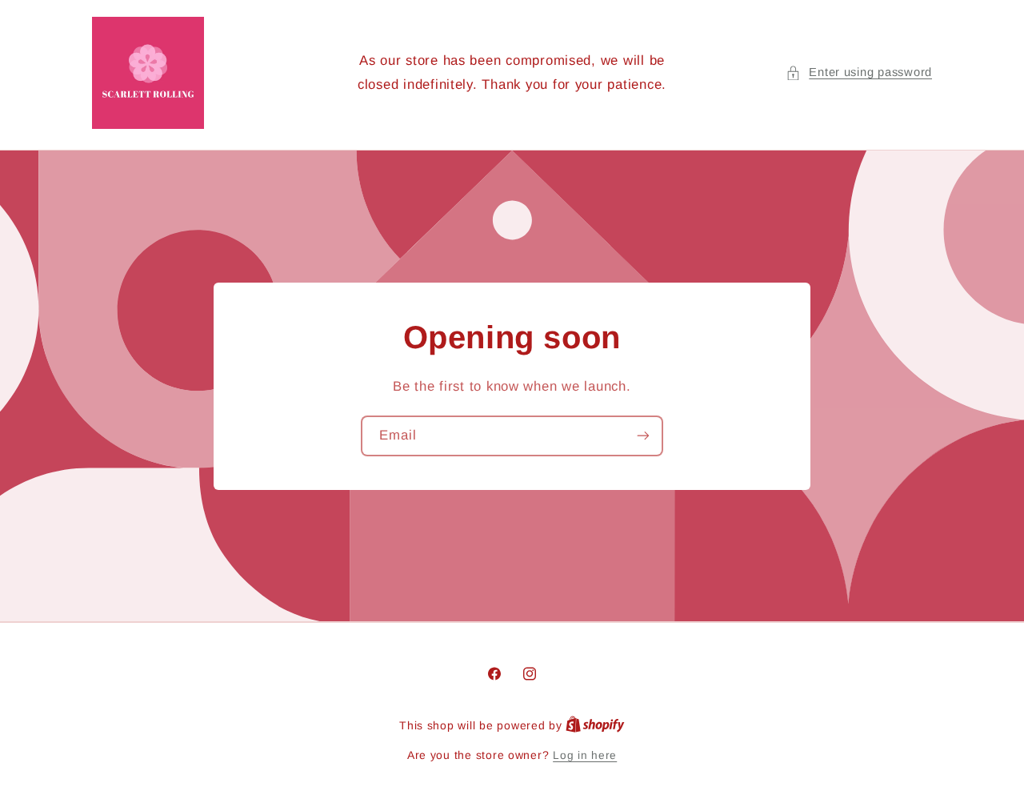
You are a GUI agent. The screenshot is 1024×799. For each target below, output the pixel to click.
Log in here (585, 755)
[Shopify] (595, 726)
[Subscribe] (643, 435)
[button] (859, 72)
